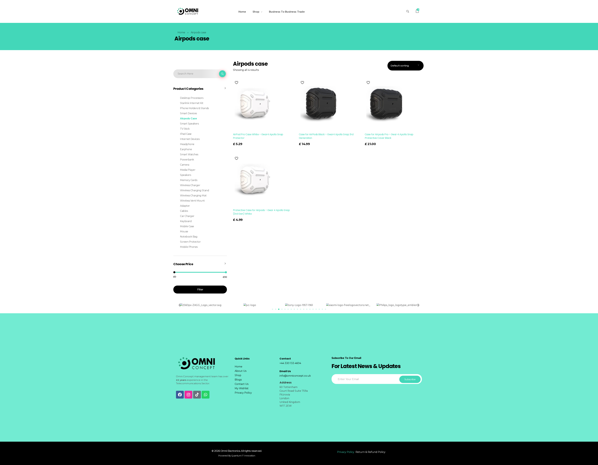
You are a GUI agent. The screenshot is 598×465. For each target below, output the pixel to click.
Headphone (187, 144)
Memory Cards (188, 180)
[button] (179, 305)
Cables (184, 210)
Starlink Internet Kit (191, 103)
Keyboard (186, 221)
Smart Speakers (189, 123)
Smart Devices (188, 113)
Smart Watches (189, 154)
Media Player (187, 169)
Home (181, 32)
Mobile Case (187, 226)
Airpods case (188, 118)
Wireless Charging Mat (193, 195)
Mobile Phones (189, 246)
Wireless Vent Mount (192, 200)
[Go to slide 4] (281, 309)
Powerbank (187, 159)
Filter (200, 289)
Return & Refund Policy (370, 452)
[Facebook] (180, 395)
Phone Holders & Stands (194, 108)
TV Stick (185, 128)
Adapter (185, 205)
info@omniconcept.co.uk (295, 375)
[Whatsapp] (205, 395)
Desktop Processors (191, 97)
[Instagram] (188, 395)
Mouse (184, 231)
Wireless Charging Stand (194, 190)
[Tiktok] (197, 395)
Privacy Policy (345, 452)
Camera (184, 164)
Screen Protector (190, 241)
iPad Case (186, 133)
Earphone (186, 149)
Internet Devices (189, 139)
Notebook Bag (188, 236)
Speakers (185, 175)
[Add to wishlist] (237, 83)
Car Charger (187, 216)
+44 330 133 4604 (290, 363)
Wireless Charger (190, 185)
